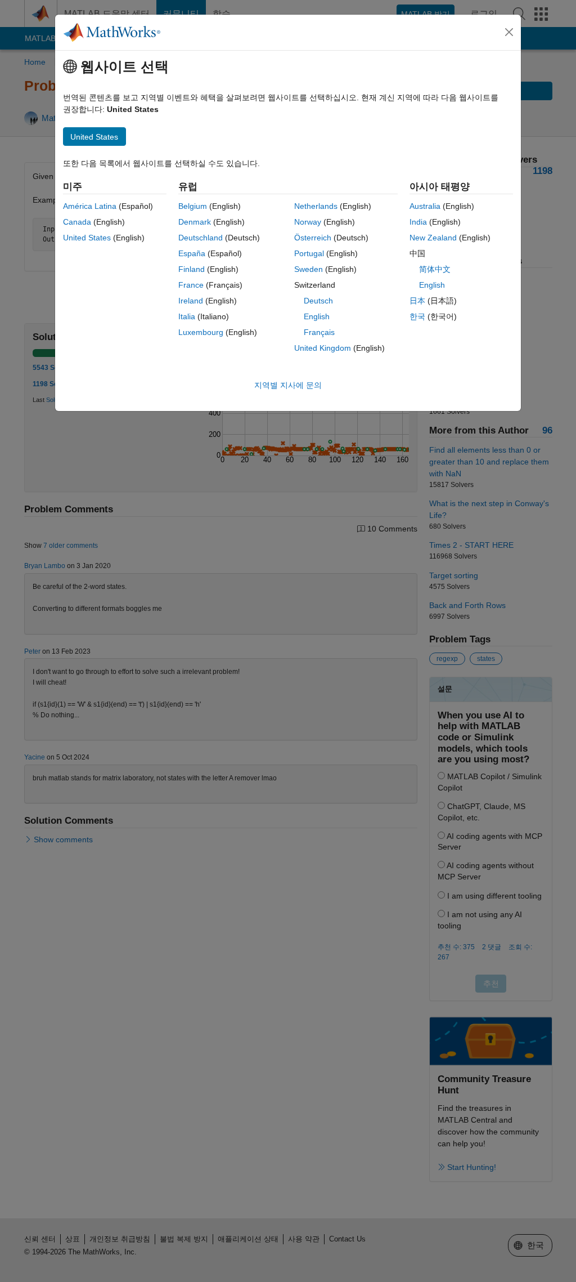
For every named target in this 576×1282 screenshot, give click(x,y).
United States (87, 237)
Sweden (308, 269)
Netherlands (316, 206)
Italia (186, 316)
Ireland (190, 300)
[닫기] (509, 32)
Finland (191, 269)
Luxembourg (200, 332)
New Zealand (433, 237)
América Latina (89, 206)
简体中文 (435, 269)
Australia (425, 206)
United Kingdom (322, 347)
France (191, 284)
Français (319, 332)
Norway (307, 221)
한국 (417, 316)
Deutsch (318, 300)
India (418, 221)
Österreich (312, 237)
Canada (77, 221)
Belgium (192, 206)
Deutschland (200, 237)
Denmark (194, 221)
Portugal (309, 253)
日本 (417, 300)
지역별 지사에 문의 (288, 385)
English (317, 316)
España (191, 253)
